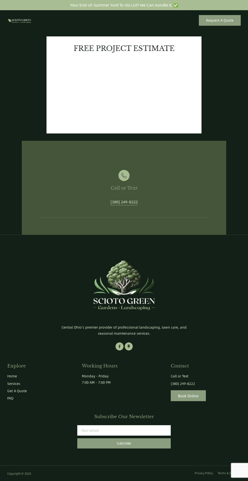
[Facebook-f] (120, 346)
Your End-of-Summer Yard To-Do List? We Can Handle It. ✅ (124, 5)
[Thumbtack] (129, 346)
